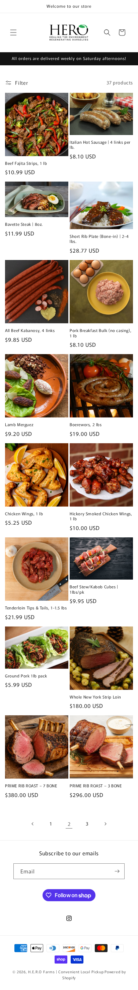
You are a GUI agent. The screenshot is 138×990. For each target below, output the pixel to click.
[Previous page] (32, 823)
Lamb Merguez (19, 424)
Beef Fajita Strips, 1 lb (26, 163)
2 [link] (69, 823)
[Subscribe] (117, 871)
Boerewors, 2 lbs (86, 424)
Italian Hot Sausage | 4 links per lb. (100, 144)
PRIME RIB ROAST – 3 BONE (96, 785)
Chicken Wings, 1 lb (24, 513)
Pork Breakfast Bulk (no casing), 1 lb (100, 333)
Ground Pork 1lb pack (26, 675)
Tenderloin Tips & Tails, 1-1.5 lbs (36, 607)
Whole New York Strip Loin (95, 697)
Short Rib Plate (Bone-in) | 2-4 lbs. (99, 239)
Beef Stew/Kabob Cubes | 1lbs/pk (94, 589)
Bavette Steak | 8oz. (24, 224)
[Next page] (105, 823)
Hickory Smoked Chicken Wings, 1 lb (101, 516)
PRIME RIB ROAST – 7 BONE (31, 785)
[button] (13, 32)
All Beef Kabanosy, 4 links (30, 330)
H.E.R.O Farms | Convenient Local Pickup (66, 971)
